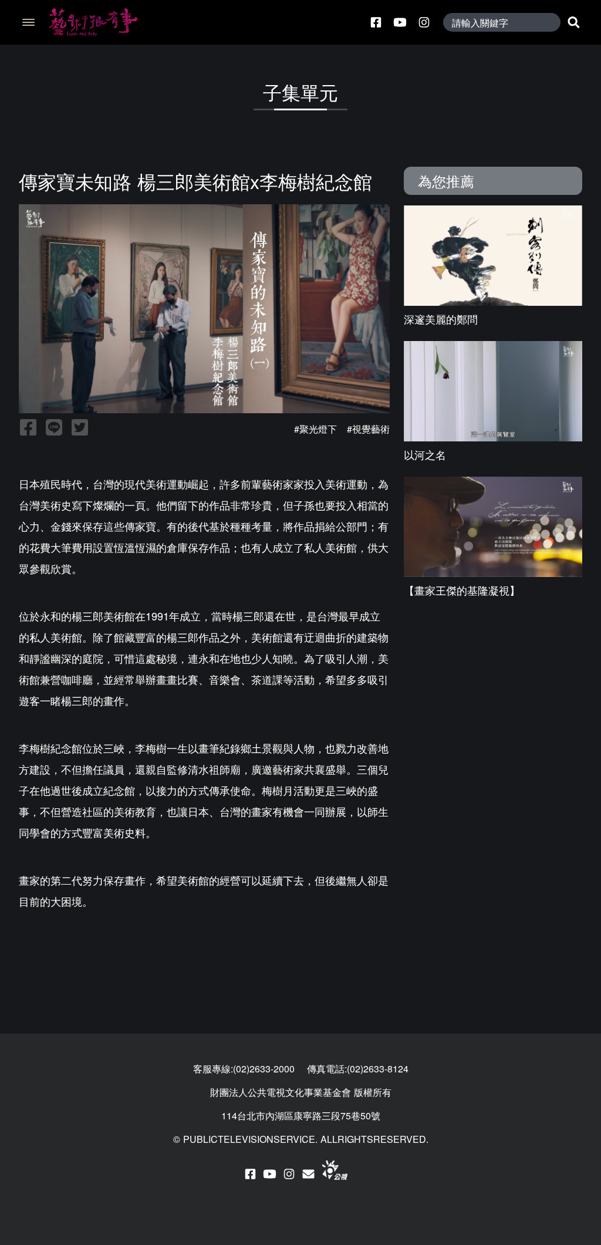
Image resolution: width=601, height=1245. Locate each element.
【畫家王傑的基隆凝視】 (462, 590)
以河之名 (425, 454)
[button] (27, 22)
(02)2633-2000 (264, 1068)
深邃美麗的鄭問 (441, 318)
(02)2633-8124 (377, 1068)
